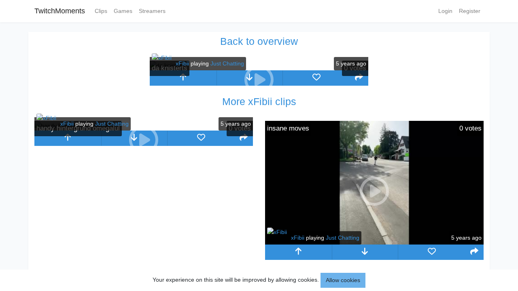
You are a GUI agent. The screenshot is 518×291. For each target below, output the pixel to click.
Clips (101, 11)
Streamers (152, 11)
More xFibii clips (259, 101)
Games (123, 11)
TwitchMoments (59, 11)
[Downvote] (365, 252)
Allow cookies (343, 280)
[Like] (316, 78)
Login (445, 11)
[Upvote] (183, 78)
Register (469, 11)
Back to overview (259, 41)
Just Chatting (227, 63)
